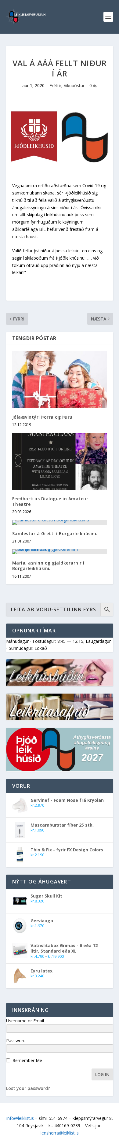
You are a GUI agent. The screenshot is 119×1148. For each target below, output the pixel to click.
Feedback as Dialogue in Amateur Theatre (50, 501)
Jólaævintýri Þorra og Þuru (42, 417)
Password (16, 1040)
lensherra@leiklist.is (60, 1133)
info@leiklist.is (20, 1118)
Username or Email (25, 1021)
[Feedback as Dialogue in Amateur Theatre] (59, 461)
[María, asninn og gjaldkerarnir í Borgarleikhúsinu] (59, 551)
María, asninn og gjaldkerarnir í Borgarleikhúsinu (48, 565)
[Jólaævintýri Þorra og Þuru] (59, 379)
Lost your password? (28, 1088)
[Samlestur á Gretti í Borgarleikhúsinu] (59, 522)
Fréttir (55, 85)
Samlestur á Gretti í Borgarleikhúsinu (55, 533)
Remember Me (27, 1060)
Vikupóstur (74, 85)
